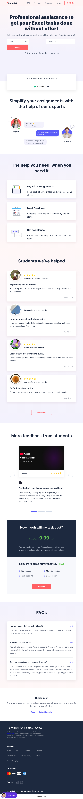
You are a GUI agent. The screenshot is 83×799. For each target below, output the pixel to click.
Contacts (37, 3)
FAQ (28, 3)
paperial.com (10, 733)
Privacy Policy (26, 756)
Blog (38, 756)
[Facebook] (17, 783)
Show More (41, 412)
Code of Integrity (12, 761)
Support (48, 3)
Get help (17, 47)
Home (9, 750)
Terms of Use (11, 756)
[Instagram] (21, 783)
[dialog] (41, 796)
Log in (59, 3)
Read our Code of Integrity (41, 712)
